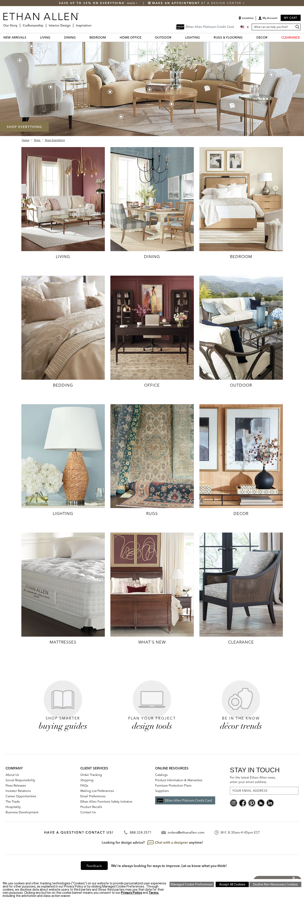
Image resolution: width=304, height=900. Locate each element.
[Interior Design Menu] (71, 23)
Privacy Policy (131, 892)
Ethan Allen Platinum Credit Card (188, 800)
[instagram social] (233, 802)
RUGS (152, 513)
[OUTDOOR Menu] (174, 37)
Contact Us (88, 812)
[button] (267, 20)
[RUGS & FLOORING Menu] (245, 37)
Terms (153, 892)
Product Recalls (91, 807)
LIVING (45, 37)
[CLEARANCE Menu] (302, 37)
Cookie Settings (192, 884)
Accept (232, 884)
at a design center (197, 3)
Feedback (94, 866)
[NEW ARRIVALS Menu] (28, 37)
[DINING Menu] (78, 37)
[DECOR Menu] (270, 37)
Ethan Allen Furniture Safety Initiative (106, 802)
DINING (70, 37)
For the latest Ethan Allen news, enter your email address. (253, 779)
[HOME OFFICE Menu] (144, 37)
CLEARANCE (290, 37)
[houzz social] (261, 802)
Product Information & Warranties (178, 780)
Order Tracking (91, 775)
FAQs (84, 785)
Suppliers (162, 791)
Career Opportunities (21, 796)
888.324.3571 (141, 832)
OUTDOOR (163, 37)
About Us (12, 775)
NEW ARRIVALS (14, 37)
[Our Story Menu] (18, 23)
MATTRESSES (63, 642)
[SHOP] (63, 198)
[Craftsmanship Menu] (44, 23)
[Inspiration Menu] (92, 23)
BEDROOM (97, 37)
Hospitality (13, 807)
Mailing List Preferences (97, 791)
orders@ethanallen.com (186, 832)
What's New (152, 642)
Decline (275, 884)
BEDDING (63, 385)
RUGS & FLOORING (228, 37)
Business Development (22, 812)
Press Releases (16, 785)
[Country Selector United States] (245, 27)
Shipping (86, 780)
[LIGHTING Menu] (202, 37)
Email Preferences (92, 796)
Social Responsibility (20, 780)
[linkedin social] (270, 802)
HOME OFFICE (130, 37)
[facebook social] (242, 802)
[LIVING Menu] (53, 37)
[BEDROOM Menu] (108, 37)
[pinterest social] (251, 802)
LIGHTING (192, 37)
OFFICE (152, 385)
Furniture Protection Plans (173, 785)
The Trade (13, 802)
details (131, 3)
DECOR (262, 37)
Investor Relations (18, 791)
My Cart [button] (290, 17)
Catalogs (161, 775)
